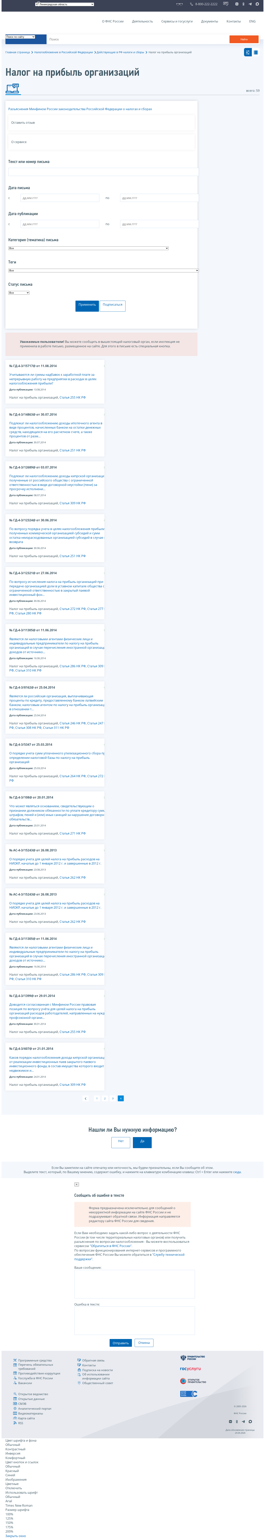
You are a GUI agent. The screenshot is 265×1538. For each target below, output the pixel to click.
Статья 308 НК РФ (28, 728)
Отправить (121, 1343)
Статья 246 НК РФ (73, 723)
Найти (244, 39)
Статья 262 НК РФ (73, 877)
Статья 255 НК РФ (73, 397)
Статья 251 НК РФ (73, 450)
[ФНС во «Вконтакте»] (237, 4)
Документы (209, 21)
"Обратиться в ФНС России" (111, 1246)
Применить (87, 304)
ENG (252, 21)
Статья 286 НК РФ (73, 666)
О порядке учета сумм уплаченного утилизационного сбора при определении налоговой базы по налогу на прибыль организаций (58, 757)
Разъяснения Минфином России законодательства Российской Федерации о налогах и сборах (80, 109)
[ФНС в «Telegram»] (250, 4)
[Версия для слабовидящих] (180, 4)
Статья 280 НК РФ (28, 613)
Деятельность (142, 21)
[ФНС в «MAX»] (257, 4)
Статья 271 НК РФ (73, 833)
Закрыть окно (15, 1536)
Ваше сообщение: (87, 1267)
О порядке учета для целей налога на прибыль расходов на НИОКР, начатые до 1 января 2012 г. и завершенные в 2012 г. (55, 861)
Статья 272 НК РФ (73, 609)
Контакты (234, 21)
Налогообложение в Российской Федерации (63, 52)
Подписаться (112, 304)
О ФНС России (113, 21)
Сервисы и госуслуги (177, 21)
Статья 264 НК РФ (73, 776)
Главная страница (17, 52)
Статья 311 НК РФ (56, 728)
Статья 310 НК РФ (28, 670)
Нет (121, 1141)
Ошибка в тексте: (87, 1304)
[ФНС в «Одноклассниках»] (243, 4)
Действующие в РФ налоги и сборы (120, 52)
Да (142, 1141)
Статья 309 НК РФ (73, 503)
